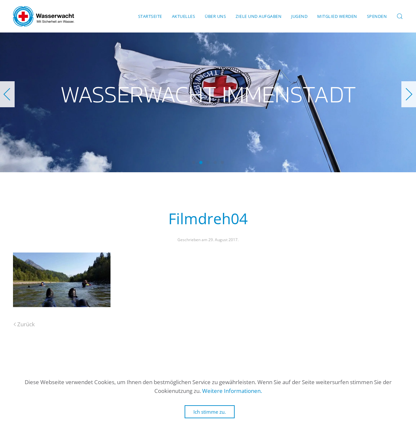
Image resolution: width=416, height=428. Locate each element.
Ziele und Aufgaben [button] (258, 16)
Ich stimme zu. (209, 412)
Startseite (150, 16)
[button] (399, 16)
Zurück (26, 324)
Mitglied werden (337, 16)
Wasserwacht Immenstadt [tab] (193, 162)
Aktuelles (183, 16)
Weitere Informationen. (232, 391)
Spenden (377, 16)
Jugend (299, 16)
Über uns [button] (215, 16)
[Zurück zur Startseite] (43, 16)
